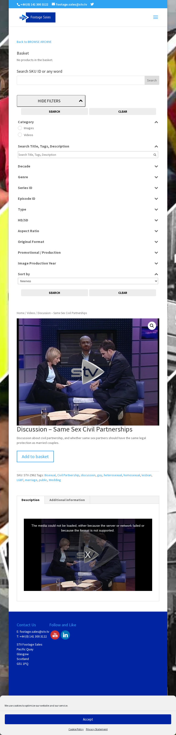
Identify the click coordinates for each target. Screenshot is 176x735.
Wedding (55, 480)
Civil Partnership (68, 475)
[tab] (30, 500)
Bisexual (50, 475)
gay (99, 475)
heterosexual (113, 475)
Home (20, 313)
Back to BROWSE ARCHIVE (34, 42)
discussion (88, 475)
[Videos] (20, 134)
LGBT (20, 480)
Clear (122, 111)
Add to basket (35, 456)
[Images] (20, 128)
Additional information (67, 500)
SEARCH (54, 111)
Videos (31, 313)
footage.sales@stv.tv (34, 631)
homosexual (132, 475)
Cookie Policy (76, 729)
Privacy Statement (97, 729)
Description (30, 500)
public (43, 480)
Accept (88, 719)
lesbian (146, 475)
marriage (31, 480)
